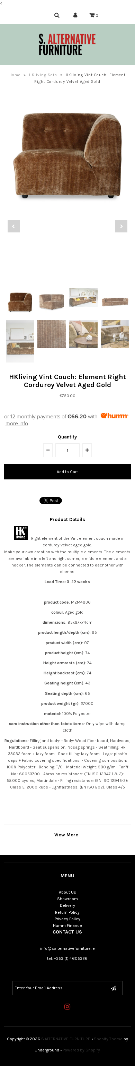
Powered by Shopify (81, 1050)
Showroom (67, 898)
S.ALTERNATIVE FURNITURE (65, 1039)
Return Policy (67, 912)
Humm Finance (67, 925)
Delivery (67, 905)
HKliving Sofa (43, 75)
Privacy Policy (67, 918)
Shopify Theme (108, 1039)
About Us (67, 892)
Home (14, 75)
